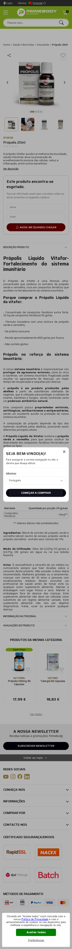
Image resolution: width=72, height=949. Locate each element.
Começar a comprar (36, 493)
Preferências (36, 940)
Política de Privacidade (34, 919)
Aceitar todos (36, 932)
